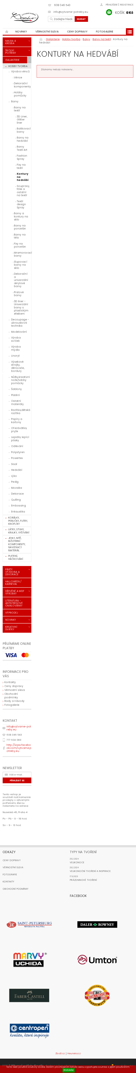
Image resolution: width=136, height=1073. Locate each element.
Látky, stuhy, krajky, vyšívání (18, 531)
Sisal (14, 464)
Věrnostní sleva (47, 31)
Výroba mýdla (16, 348)
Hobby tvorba (17, 66)
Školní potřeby (10, 52)
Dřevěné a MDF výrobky (14, 592)
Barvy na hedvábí (23, 139)
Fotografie (10, 874)
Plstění (15, 395)
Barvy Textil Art (22, 148)
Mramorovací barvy (22, 254)
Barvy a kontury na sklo (21, 216)
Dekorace (17, 493)
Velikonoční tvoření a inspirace (90, 871)
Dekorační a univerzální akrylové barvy (21, 280)
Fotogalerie (104, 31)
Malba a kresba (10, 42)
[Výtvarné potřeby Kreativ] (24, 17)
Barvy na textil (20, 109)
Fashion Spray (22, 157)
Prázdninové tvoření (83, 880)
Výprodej (11, 612)
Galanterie (12, 60)
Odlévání (17, 446)
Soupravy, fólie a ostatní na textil (23, 190)
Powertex (17, 458)
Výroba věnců (20, 71)
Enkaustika (18, 511)
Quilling (16, 499)
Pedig (15, 482)
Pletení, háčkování (15, 557)
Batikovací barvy (24, 130)
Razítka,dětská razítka (20, 411)
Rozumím (68, 1070)
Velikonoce (77, 862)
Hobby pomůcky (20, 94)
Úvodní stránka (7, 31)
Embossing (18, 505)
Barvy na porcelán (20, 227)
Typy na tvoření (83, 852)
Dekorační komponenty (22, 85)
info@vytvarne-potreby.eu (19, 728)
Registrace (126, 4)
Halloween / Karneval (13, 583)
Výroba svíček (16, 339)
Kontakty (10, 682)
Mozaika (16, 488)
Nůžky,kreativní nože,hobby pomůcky (20, 380)
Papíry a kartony (16, 420)
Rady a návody (14, 701)
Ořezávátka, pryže (19, 429)
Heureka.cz (74, 1053)
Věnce (18, 77)
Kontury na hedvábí (23, 177)
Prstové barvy (19, 293)
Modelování (19, 332)
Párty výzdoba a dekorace (12, 572)
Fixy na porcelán (20, 245)
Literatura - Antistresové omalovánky (14, 603)
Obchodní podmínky (11, 695)
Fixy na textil (21, 166)
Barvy (15, 101)
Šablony (16, 389)
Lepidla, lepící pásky (20, 438)
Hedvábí (16, 470)
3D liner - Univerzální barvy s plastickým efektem (21, 307)
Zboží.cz (60, 1053)
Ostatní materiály (17, 402)
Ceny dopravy (77, 31)
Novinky (21, 31)
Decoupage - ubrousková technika (20, 323)
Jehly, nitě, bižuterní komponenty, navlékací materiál (17, 544)
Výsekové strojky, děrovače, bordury (17, 366)
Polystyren (18, 452)
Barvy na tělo (20, 236)
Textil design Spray (21, 204)
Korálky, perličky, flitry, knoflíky (18, 521)
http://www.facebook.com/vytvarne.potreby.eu (19, 748)
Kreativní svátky (11, 628)
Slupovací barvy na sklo (20, 265)
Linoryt (15, 355)
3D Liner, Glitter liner (22, 119)
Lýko (14, 476)
